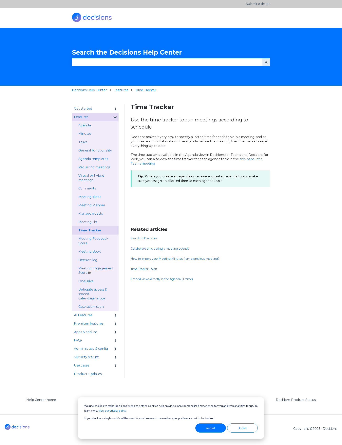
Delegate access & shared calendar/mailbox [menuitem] (92, 294)
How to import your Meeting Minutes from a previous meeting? (175, 258)
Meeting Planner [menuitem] (91, 205)
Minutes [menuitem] (84, 133)
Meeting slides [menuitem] (89, 197)
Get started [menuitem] (83, 108)
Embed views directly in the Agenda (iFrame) (162, 279)
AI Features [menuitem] (83, 315)
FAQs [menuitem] (78, 340)
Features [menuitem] (81, 117)
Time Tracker (145, 90)
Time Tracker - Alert (144, 269)
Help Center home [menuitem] (41, 400)
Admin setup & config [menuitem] (91, 348)
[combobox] (167, 62)
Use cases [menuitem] (81, 365)
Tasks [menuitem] (82, 142)
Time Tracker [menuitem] (89, 230)
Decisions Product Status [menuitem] (296, 400)
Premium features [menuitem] (88, 323)
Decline (242, 428)
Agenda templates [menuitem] (93, 159)
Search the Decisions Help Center (127, 52)
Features (121, 90)
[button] (115, 109)
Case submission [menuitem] (91, 307)
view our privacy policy (112, 410)
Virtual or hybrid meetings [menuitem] (91, 178)
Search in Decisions (144, 238)
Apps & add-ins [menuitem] (85, 332)
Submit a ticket (258, 4)
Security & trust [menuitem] (86, 357)
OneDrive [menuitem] (86, 281)
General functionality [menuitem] (95, 150)
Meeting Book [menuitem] (89, 251)
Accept (210, 428)
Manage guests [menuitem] (90, 213)
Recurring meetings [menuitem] (94, 167)
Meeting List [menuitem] (88, 222)
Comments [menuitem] (87, 188)
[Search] (266, 62)
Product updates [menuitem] (88, 374)
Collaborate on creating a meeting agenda (160, 248)
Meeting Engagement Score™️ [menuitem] (96, 270)
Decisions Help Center (89, 90)
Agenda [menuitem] (84, 125)
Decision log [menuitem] (87, 260)
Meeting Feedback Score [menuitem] (93, 241)
